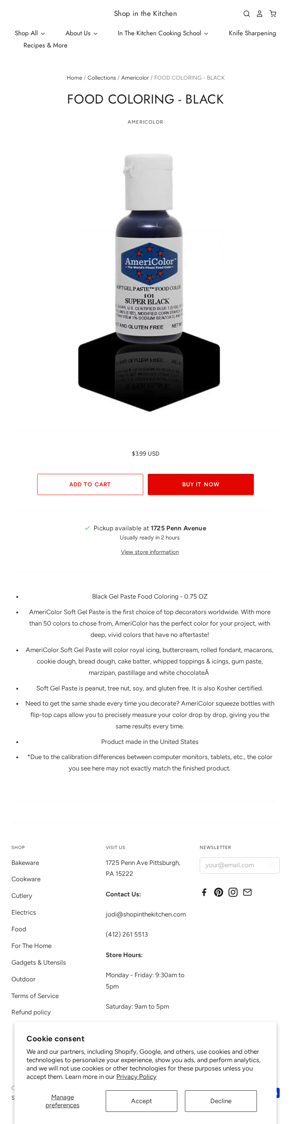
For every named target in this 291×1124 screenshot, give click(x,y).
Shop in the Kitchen (145, 13)
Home (74, 77)
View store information (150, 552)
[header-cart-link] (270, 13)
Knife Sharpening (252, 33)
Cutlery (21, 895)
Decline (221, 1101)
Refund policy (31, 1012)
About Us (79, 33)
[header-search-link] (244, 13)
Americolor (135, 77)
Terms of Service (35, 996)
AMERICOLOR (145, 122)
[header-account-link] (256, 13)
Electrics (23, 912)
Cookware (26, 879)
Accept (141, 1101)
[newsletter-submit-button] (271, 867)
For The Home (31, 946)
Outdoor (23, 979)
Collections (102, 77)
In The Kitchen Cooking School (160, 33)
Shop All (27, 33)
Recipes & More (45, 45)
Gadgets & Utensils (38, 962)
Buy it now (200, 484)
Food (18, 929)
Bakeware (25, 862)
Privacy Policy (136, 1076)
